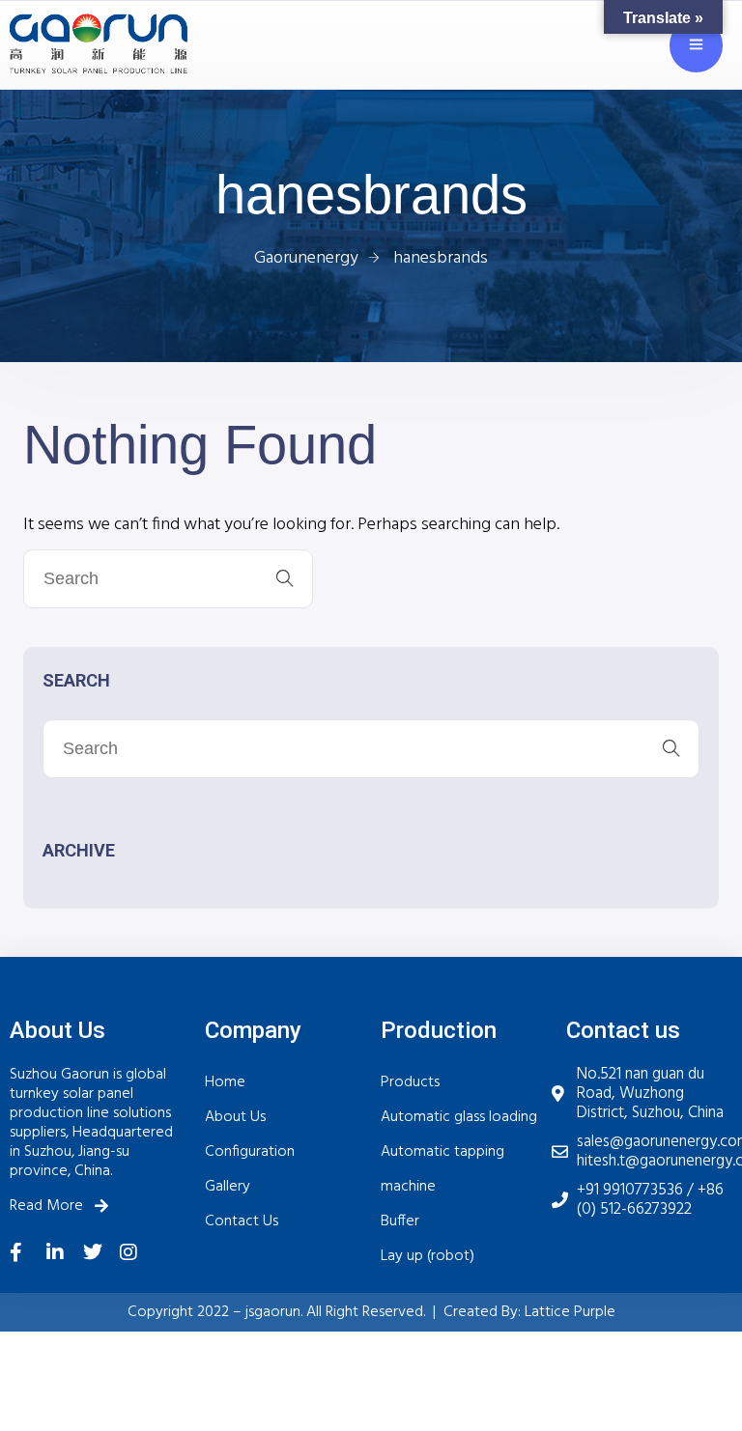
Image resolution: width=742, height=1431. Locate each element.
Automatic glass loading (459, 1117)
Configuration (250, 1151)
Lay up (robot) (427, 1256)
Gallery (227, 1186)
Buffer (400, 1221)
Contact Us (241, 1221)
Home (225, 1082)
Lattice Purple (570, 1312)
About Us (235, 1117)
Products (410, 1082)
